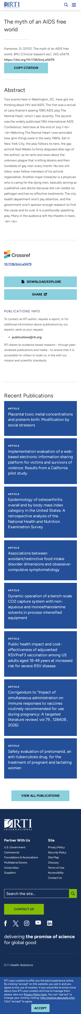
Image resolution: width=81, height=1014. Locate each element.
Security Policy (57, 852)
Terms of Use (56, 867)
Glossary (53, 862)
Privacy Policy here (35, 994)
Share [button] (37, 294)
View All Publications (40, 796)
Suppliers (10, 872)
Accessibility (56, 872)
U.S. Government (14, 847)
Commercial (11, 852)
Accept (42, 1008)
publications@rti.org (27, 337)
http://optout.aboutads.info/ (57, 998)
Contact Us (55, 878)
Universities (11, 867)
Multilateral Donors (15, 862)
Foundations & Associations (21, 857)
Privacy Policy (56, 847)
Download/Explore (43, 282)
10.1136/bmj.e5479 (17, 264)
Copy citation (26, 68)
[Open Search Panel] (66, 5)
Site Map (53, 857)
